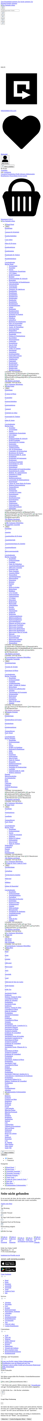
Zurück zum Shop (6, 1204)
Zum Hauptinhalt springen (9, 1)
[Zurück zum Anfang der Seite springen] (3, 1392)
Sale (6, 1293)
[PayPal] (17, 1361)
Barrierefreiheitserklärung (13, 1351)
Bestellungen (5, 176)
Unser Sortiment (6, 1274)
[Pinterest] (22, 1239)
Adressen (22, 174)
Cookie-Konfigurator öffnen (17, 1419)
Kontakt (7, 1308)
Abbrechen (5, 1419)
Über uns (8, 1337)
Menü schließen (9, 166)
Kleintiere (8, 1284)
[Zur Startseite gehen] (8, 5)
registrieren (7, 172)
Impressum (8, 1342)
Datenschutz (9, 1346)
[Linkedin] (38, 1239)
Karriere (7, 1344)
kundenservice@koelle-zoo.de (10, 1255)
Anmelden (4, 170)
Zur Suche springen (24, 1)
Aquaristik (8, 1286)
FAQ (6, 1306)
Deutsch (9, 1158)
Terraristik (8, 1287)
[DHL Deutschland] (7, 1367)
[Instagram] (13, 1239)
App (6, 1322)
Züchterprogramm (10, 1317)
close (7, 226)
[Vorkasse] (20, 1365)
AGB (6, 1335)
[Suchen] (3, 13)
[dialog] (21, 1395)
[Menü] (3, 7)
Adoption (8, 1302)
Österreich (10, 1160)
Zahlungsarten (30, 174)
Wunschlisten (13, 176)
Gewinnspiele (9, 1320)
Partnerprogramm (10, 1310)
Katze (6, 1282)
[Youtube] (30, 1239)
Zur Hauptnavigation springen (17, 2)
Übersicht (4, 174)
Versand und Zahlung (11, 1348)
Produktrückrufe (10, 1353)
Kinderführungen (10, 1319)
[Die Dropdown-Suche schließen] (3, 16)
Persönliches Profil (13, 174)
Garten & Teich (10, 1291)
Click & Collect (10, 1324)
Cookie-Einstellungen (11, 1326)
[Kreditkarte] (15, 1363)
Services (7, 1315)
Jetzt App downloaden (13, 1259)
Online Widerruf (10, 1341)
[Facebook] (5, 1239)
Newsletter (8, 1304)
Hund (6, 1280)
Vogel (6, 1289)
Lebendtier (8, 1313)
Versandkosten (35, 1385)
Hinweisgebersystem (11, 1350)
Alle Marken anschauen (12, 381)
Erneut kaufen (22, 176)
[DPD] (3, 1368)
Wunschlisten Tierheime (12, 1311)
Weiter (29, 1419)
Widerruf (7, 1339)
